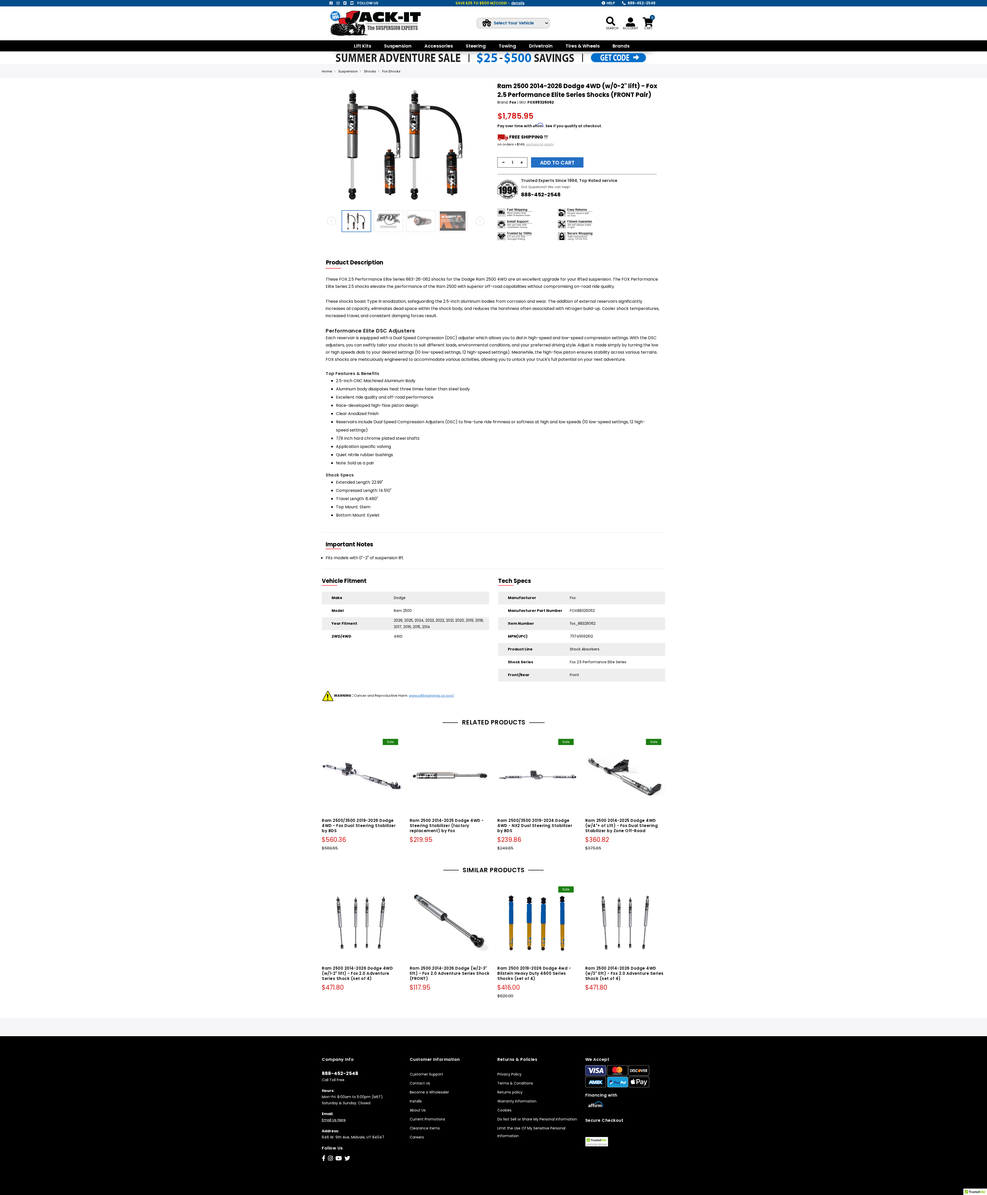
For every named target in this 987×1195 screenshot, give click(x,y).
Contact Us (420, 1083)
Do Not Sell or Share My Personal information (537, 1119)
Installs (416, 1101)
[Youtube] (351, 3)
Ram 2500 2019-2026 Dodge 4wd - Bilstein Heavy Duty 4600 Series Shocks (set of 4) (534, 973)
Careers (417, 1137)
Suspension (348, 71)
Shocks (370, 71)
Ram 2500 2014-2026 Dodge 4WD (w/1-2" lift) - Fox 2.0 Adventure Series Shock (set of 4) (357, 973)
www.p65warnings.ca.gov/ (431, 695)
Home (327, 71)
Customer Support (426, 1074)
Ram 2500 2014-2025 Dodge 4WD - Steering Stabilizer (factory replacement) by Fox (447, 825)
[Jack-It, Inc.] (382, 23)
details (518, 3)
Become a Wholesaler (429, 1092)
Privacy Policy (509, 1074)
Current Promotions (427, 1119)
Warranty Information (516, 1101)
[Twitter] (344, 3)
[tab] (358, 262)
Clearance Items (425, 1128)
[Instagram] (338, 3)
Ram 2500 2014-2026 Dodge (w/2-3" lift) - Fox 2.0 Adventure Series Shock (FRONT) (450, 973)
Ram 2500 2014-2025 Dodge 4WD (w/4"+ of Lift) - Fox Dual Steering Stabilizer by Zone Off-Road (621, 825)
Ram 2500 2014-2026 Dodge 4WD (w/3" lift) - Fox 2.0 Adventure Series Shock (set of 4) (624, 973)
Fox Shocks (391, 71)
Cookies (504, 1110)
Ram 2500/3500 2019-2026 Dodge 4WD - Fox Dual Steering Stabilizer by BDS (359, 825)
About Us (418, 1110)
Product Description (354, 262)
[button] (485, 145)
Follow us (367, 3)
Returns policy (510, 1092)
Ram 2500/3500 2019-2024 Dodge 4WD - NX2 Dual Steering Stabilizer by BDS (534, 825)
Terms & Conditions (515, 1083)
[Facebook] (331, 3)
